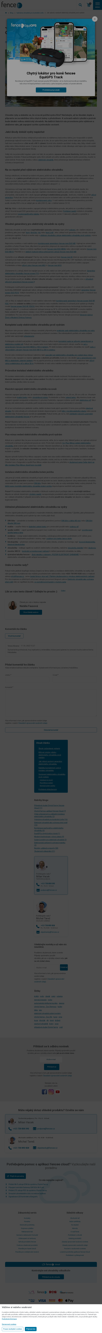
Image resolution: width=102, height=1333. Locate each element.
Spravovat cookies (9, 1324)
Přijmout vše (30, 1329)
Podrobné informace (9, 1319)
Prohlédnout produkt (51, 90)
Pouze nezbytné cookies (12, 1329)
